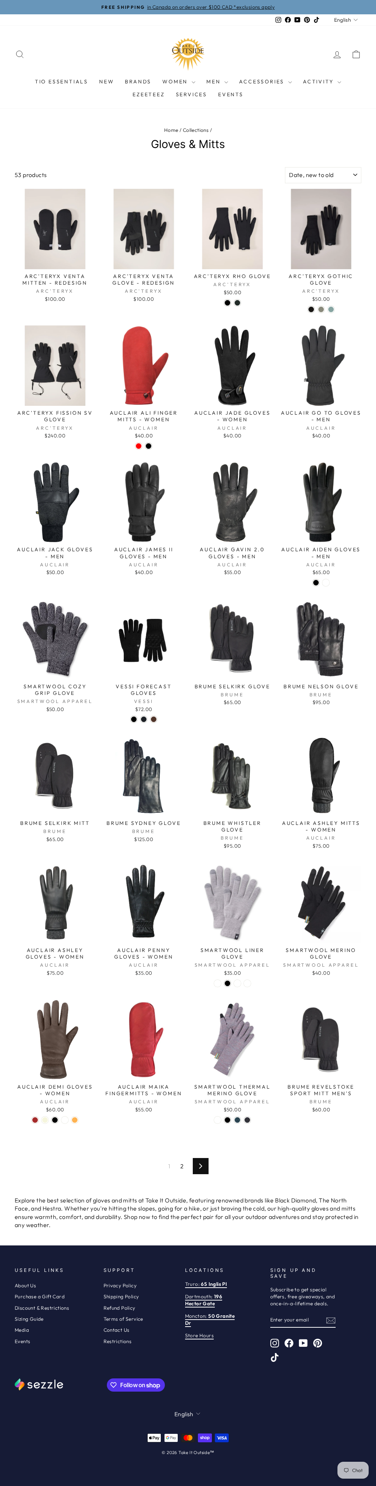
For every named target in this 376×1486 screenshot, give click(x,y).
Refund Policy (119, 1308)
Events (230, 94)
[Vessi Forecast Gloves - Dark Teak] (153, 719)
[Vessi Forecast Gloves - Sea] (143, 719)
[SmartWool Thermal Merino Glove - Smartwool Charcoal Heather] (247, 1120)
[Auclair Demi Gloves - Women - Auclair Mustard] (74, 1120)
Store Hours (199, 1335)
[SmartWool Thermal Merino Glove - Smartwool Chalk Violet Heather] (217, 1120)
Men (214, 81)
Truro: (206, 1284)
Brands (138, 81)
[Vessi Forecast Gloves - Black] (133, 719)
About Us (25, 1285)
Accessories (262, 81)
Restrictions (118, 1341)
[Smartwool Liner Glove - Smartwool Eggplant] (237, 983)
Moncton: (210, 1319)
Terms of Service (123, 1319)
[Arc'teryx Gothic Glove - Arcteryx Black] (311, 309)
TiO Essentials (61, 81)
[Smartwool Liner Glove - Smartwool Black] (227, 983)
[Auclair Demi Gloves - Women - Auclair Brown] (35, 1120)
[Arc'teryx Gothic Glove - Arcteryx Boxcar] (331, 309)
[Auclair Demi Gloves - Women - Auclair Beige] (44, 1120)
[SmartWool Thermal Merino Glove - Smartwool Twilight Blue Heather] (237, 1120)
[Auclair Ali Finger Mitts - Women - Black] (148, 446)
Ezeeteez (148, 94)
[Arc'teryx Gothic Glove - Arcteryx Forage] (321, 309)
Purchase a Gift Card (40, 1296)
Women (176, 81)
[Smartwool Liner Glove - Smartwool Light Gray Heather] (217, 983)
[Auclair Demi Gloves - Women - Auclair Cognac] (64, 1120)
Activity (319, 81)
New (106, 81)
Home (171, 130)
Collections (196, 130)
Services (191, 94)
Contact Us (117, 1330)
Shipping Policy (121, 1296)
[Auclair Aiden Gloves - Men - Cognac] (325, 582)
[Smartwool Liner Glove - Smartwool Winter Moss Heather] (247, 983)
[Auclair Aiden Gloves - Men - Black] (315, 582)
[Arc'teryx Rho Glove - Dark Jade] (237, 302)
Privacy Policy (120, 1285)
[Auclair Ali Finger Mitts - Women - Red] (138, 446)
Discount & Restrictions (42, 1308)
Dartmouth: (204, 1300)
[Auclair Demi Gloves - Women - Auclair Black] (54, 1120)
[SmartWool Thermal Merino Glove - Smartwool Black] (227, 1120)
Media (22, 1330)
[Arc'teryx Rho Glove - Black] (227, 302)
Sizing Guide (29, 1319)
